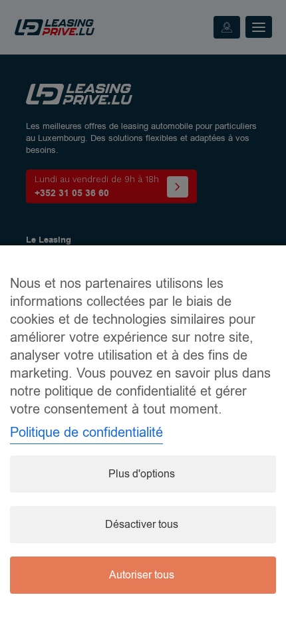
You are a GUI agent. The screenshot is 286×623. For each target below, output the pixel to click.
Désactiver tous (141, 524)
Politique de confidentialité (86, 432)
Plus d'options (141, 474)
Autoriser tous (141, 575)
